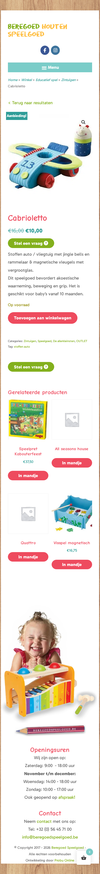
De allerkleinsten (64, 341)
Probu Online (64, 860)
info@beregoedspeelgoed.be (50, 837)
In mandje (28, 475)
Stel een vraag (29, 243)
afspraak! (66, 797)
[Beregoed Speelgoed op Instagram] (55, 50)
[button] (83, 122)
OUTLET (81, 341)
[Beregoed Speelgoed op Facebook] (44, 50)
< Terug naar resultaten (30, 102)
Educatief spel (46, 80)
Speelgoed (44, 341)
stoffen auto (22, 346)
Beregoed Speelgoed (67, 848)
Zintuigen (68, 80)
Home (12, 80)
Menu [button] (53, 67)
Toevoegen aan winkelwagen (42, 318)
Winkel (26, 80)
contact (45, 821)
